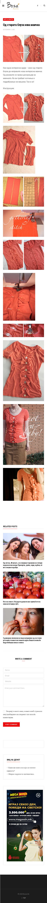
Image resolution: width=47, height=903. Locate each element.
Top (24, 898)
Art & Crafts (8, 19)
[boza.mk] (13, 5)
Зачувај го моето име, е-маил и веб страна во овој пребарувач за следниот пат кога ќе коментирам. (22, 714)
